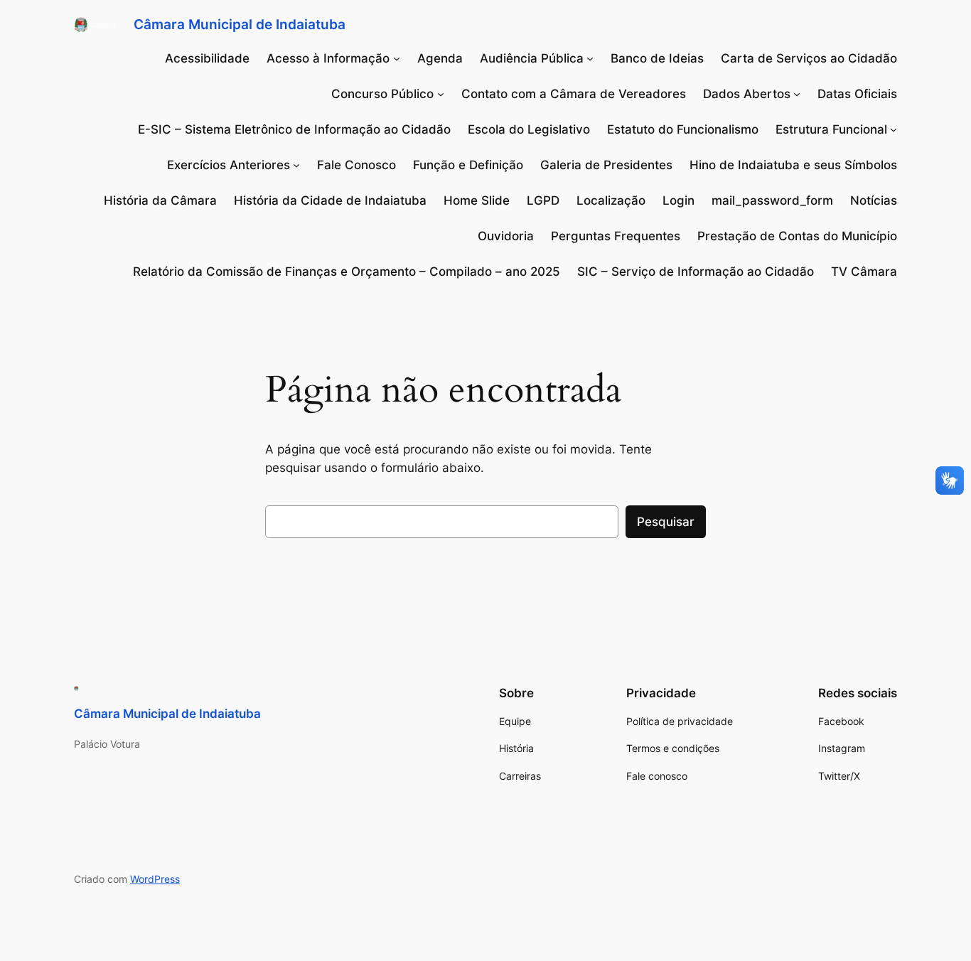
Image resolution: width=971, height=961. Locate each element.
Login (678, 200)
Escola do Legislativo (529, 129)
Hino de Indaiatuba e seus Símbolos (793, 165)
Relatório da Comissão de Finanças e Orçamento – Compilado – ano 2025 (346, 271)
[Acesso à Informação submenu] (396, 58)
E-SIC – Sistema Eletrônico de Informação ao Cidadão (294, 129)
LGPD (543, 200)
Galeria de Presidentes (606, 165)
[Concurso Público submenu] (440, 93)
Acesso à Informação (328, 58)
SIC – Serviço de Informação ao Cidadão (695, 271)
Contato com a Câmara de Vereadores (573, 94)
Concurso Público (382, 94)
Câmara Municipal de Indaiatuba (239, 24)
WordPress (155, 879)
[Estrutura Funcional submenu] (893, 129)
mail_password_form (772, 200)
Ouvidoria (506, 236)
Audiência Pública (532, 58)
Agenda (440, 58)
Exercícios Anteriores (228, 165)
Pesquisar (665, 522)
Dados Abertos (746, 94)
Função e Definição (468, 165)
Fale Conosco (356, 165)
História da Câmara (160, 200)
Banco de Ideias (657, 58)
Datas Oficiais (857, 94)
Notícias (873, 200)
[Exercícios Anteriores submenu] (296, 164)
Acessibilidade (207, 58)
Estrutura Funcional (831, 129)
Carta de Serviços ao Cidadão (809, 58)
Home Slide (477, 200)
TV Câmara (864, 271)
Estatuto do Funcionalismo (682, 129)
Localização (610, 200)
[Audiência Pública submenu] (590, 58)
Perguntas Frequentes (615, 236)
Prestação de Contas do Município (797, 236)
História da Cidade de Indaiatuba (330, 200)
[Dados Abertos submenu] (796, 93)
